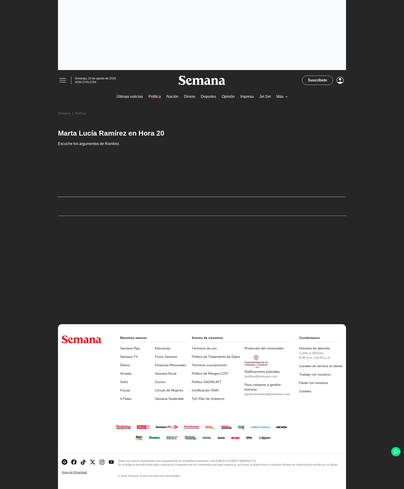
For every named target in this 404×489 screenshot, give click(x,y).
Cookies (305, 391)
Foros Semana (166, 357)
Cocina (160, 382)
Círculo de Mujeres (169, 390)
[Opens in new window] (74, 462)
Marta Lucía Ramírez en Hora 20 (111, 133)
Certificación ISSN (205, 390)
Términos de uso (204, 348)
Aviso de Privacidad (79, 472)
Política (80, 113)
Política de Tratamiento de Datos (216, 357)
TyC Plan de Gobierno (208, 399)
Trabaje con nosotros (315, 374)
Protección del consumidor (264, 348)
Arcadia (125, 373)
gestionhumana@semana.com (267, 394)
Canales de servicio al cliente (320, 366)
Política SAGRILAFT (207, 382)
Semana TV (129, 357)
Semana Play (130, 348)
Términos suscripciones (209, 365)
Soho (124, 382)
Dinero (125, 365)
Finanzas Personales (170, 365)
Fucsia (125, 390)
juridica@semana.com (261, 376)
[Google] (64, 462)
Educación (162, 348)
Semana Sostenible (169, 399)
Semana (64, 113)
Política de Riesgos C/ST (210, 373)
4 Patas (125, 399)
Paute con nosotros (313, 383)
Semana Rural (165, 373)
